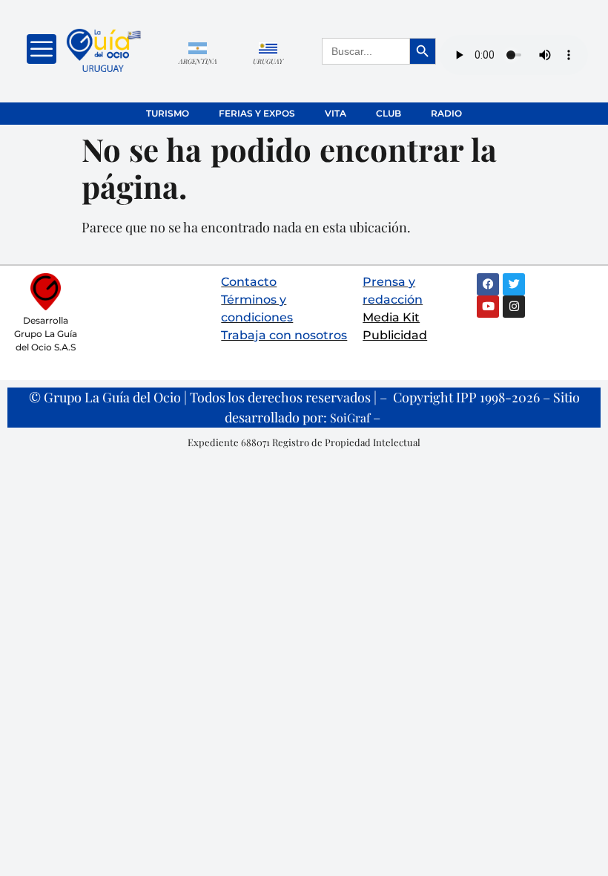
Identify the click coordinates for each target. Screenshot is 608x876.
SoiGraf (350, 417)
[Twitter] (514, 284)
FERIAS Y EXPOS (257, 113)
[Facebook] (488, 284)
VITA (335, 113)
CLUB (388, 113)
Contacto (249, 282)
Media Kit (391, 317)
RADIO (446, 113)
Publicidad (395, 335)
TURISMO (167, 113)
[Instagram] (514, 306)
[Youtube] (488, 306)
